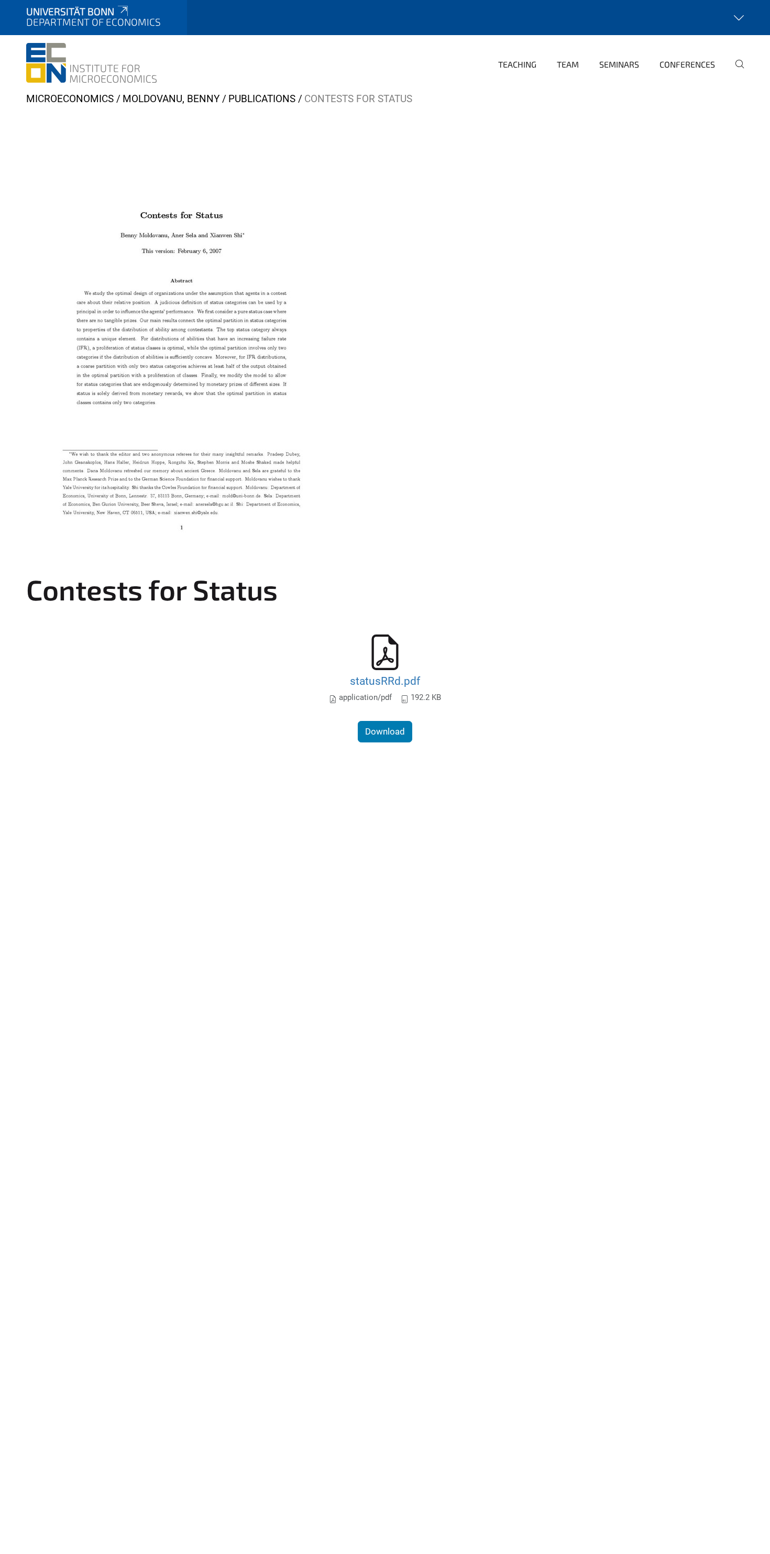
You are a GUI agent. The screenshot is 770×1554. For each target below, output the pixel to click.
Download (385, 731)
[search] (735, 71)
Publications (261, 99)
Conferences (687, 64)
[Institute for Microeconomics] (91, 63)
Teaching (517, 64)
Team (568, 64)
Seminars (619, 64)
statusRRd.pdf (385, 680)
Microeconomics (70, 99)
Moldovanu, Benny (171, 99)
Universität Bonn (70, 11)
